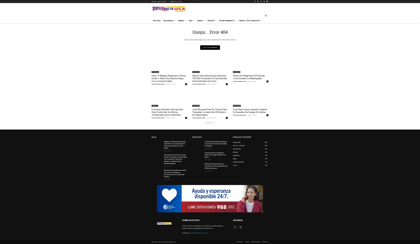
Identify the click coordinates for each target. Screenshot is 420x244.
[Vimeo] (264, 1)
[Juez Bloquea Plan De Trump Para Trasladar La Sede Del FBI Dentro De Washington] (210, 98)
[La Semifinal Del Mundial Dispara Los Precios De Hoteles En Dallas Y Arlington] (197, 144)
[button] (265, 15)
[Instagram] (258, 1)
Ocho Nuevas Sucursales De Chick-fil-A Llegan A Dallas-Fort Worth (215, 155)
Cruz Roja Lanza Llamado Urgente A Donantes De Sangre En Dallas (250, 110)
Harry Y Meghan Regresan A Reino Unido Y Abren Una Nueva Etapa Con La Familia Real (169, 78)
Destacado (155, 72)
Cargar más (209, 123)
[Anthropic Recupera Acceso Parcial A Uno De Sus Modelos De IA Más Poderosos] (197, 166)
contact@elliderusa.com (199, 233)
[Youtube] (267, 1)
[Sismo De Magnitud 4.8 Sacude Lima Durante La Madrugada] (250, 64)
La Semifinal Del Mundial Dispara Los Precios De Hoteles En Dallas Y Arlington (216, 144)
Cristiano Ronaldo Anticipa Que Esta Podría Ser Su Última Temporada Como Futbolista (167, 112)
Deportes (155, 105)
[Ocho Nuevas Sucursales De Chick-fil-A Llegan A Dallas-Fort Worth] (197, 155)
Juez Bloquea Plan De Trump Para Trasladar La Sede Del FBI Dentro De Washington (209, 112)
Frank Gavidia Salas (158, 84)
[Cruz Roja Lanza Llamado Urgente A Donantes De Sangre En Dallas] (250, 98)
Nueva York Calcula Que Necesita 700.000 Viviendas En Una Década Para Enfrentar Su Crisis (209, 78)
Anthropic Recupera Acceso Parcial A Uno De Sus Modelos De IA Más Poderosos (216, 166)
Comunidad (237, 105)
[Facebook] (255, 1)
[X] (261, 1)
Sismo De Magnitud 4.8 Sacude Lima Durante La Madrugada (249, 77)
